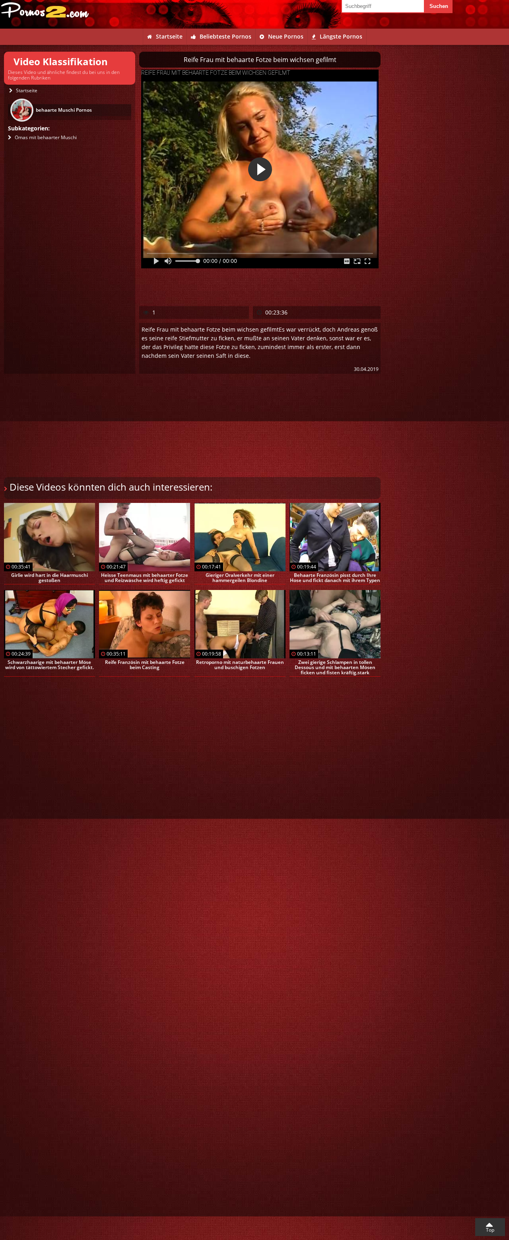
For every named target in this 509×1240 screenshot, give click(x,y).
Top (490, 1229)
